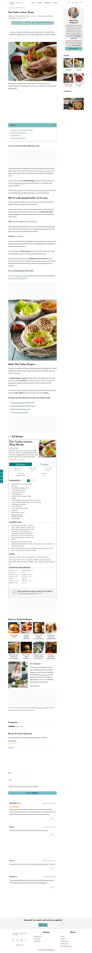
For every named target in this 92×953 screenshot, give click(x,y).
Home (33, 3)
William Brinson (40, 707)
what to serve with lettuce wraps (36, 254)
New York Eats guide (45, 171)
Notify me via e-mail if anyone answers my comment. (24, 787)
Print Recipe (21, 464)
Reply (52, 819)
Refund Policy (64, 944)
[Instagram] (13, 940)
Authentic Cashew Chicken (18, 403)
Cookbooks (37, 939)
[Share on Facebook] (1, 471)
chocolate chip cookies (38, 261)
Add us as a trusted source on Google (43, 23)
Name (10, 773)
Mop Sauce (32, 406)
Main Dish (22, 7)
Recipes (40, 3)
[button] (10, 459)
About (55, 3)
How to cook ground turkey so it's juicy (22, 130)
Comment (11, 748)
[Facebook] (25, 940)
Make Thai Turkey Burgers (18, 133)
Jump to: (13, 125)
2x (31, 480)
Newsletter (48, 3)
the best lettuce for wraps (15, 254)
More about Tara (34, 686)
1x (28, 480)
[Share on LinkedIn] (1, 478)
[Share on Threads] (1, 481)
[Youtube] (21, 940)
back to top (20, 945)
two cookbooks (45, 675)
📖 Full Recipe (15, 135)
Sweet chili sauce (16, 514)
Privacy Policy (64, 941)
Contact (62, 939)
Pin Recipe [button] (28, 23)
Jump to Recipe (17, 23)
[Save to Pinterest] (1, 474)
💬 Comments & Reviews (18, 138)
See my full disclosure (21, 18)
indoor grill (26, 276)
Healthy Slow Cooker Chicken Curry (21, 409)
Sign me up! (42, 925)
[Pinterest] (17, 940)
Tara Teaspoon (14, 448)
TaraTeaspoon (11, 7)
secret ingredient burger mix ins (17, 183)
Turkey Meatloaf (13, 214)
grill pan (18, 276)
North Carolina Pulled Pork (18, 406)
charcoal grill (23, 278)
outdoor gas (14, 278)
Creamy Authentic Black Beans (19, 412)
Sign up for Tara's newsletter (27, 593)
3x (33, 480)
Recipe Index (37, 936)
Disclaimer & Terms (65, 946)
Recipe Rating (12, 741)
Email (10, 780)
